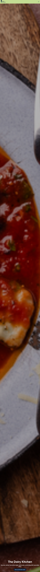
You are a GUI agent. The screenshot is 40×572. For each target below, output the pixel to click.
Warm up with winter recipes (20, 569)
